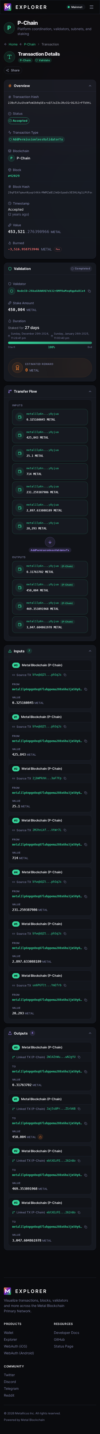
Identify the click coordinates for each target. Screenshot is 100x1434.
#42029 (14, 176)
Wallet (8, 1332)
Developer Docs (66, 1332)
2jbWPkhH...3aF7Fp (47, 778)
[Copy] (89, 291)
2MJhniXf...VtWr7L (47, 830)
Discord (10, 1382)
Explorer (10, 1339)
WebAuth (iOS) (15, 1346)
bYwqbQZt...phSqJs (47, 674)
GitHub (59, 1339)
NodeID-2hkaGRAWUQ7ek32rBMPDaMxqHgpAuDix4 (51, 291)
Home (13, 44)
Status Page (63, 1346)
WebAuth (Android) (19, 1353)
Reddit (9, 1395)
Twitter (9, 1375)
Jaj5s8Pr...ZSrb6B (61, 1108)
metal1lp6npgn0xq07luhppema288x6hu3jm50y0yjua (47, 689)
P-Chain (30, 44)
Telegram (11, 1388)
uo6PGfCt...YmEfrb (47, 985)
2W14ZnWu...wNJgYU (61, 1057)
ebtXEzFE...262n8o (61, 1160)
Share (15, 70)
